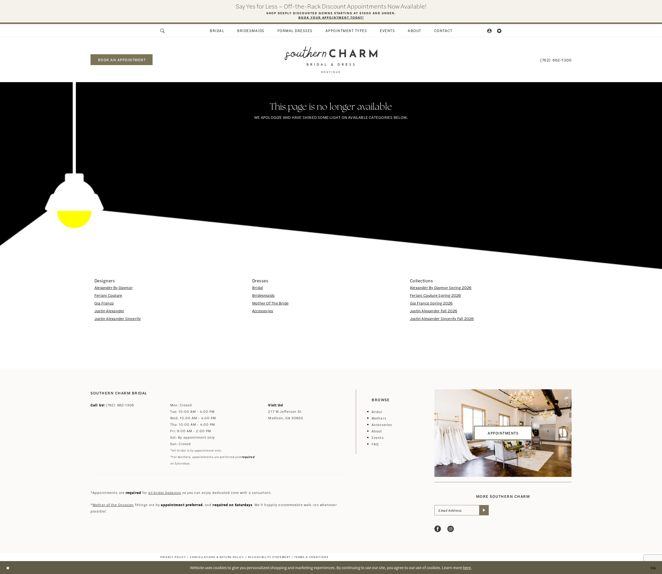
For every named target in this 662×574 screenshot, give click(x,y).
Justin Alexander (109, 310)
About (377, 431)
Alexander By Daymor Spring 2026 (441, 287)
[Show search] (163, 30)
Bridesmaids (263, 295)
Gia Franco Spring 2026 (431, 303)
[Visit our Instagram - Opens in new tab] (450, 529)
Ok (653, 567)
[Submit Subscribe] (484, 510)
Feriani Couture (108, 295)
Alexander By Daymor (113, 287)
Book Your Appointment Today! (331, 17)
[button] (490, 30)
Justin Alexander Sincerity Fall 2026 (442, 318)
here (467, 567)
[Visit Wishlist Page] (499, 30)
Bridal (257, 287)
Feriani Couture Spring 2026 (435, 295)
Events (378, 437)
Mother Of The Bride (270, 303)
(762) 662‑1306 (120, 404)
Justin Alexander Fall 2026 (433, 310)
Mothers (379, 418)
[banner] (331, 59)
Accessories (262, 310)
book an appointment (122, 59)
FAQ (375, 443)
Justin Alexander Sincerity (117, 318)
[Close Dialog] (7, 567)
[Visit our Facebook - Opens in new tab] (437, 529)
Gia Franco (104, 303)
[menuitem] (163, 30)
